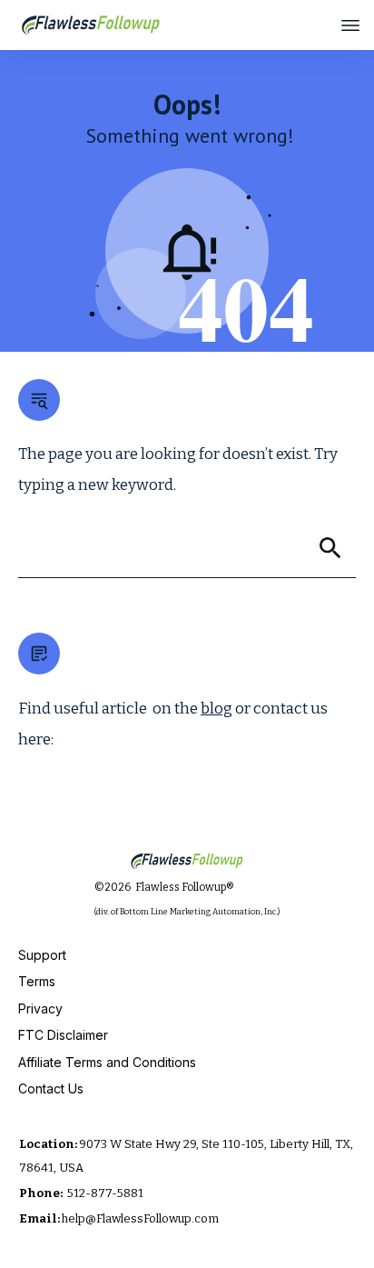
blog (216, 708)
